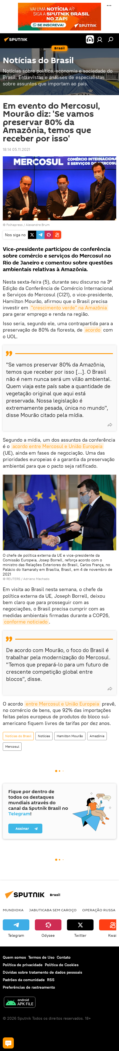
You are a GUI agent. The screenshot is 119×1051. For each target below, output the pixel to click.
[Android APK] (19, 1003)
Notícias (44, 736)
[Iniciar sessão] (99, 39)
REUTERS (13, 579)
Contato (64, 957)
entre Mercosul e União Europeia (62, 704)
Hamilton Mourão (70, 736)
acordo (92, 330)
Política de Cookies (62, 964)
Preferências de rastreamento (29, 987)
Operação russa (98, 909)
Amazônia (97, 736)
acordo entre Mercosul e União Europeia (57, 446)
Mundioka (13, 909)
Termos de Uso (41, 957)
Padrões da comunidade (24, 979)
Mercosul (12, 746)
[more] (109, 424)
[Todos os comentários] (8, 1043)
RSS (51, 979)
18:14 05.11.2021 (16, 149)
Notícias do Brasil (18, 736)
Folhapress (14, 225)
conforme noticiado (26, 622)
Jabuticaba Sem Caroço (53, 909)
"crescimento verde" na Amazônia (69, 307)
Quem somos (14, 957)
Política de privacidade (23, 964)
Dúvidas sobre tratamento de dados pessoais (42, 972)
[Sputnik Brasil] (16, 41)
